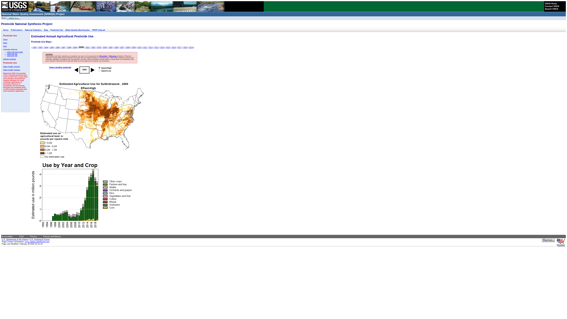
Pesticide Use (56, 30)
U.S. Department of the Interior (15, 239)
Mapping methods (9, 59)
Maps (5, 43)
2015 (168, 47)
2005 (111, 47)
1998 (69, 47)
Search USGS (551, 9)
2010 (139, 47)
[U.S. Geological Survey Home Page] (14, 11)
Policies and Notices (52, 236)
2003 (99, 47)
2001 (87, 47)
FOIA (21, 236)
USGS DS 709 (12, 56)
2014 (162, 47)
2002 (93, 47)
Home (5, 30)
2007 (122, 47)
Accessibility (7, 236)
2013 (156, 47)
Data (46, 30)
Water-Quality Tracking (11, 66)
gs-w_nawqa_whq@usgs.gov (37, 242)
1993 (40, 47)
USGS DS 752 (12, 54)
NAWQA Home (13, 18)
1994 (46, 47)
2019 (191, 47)
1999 (75, 47)
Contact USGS (552, 6)
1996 (58, 47)
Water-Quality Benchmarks (77, 30)
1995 (52, 47)
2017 (179, 47)
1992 (34, 47)
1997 (63, 47)
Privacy (33, 236)
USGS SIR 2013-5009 (15, 52)
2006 (116, 47)
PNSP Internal (98, 30)
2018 (185, 47)
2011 (145, 47)
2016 (174, 47)
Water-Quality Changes (11, 70)
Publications (16, 30)
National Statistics (33, 30)
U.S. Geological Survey (40, 239)
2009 (134, 47)
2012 (151, 47)
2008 (128, 47)
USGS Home (551, 3)
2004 (105, 47)
